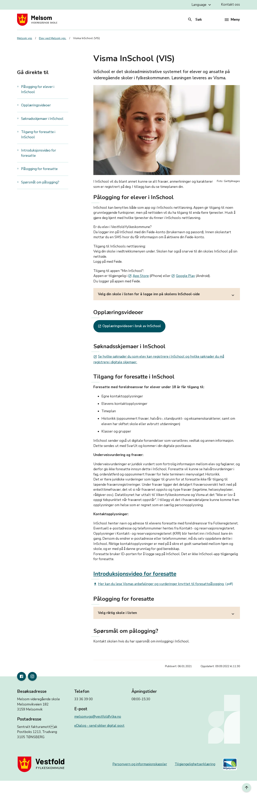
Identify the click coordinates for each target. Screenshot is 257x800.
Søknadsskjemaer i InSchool (42, 118)
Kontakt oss (230, 4)
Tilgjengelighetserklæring (195, 764)
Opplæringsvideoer (36, 105)
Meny (235, 19)
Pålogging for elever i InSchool (37, 89)
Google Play (183, 276)
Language (202, 4)
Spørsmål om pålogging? (40, 182)
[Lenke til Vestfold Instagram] (32, 676)
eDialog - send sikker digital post (99, 725)
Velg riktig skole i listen (166, 613)
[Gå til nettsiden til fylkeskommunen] (42, 764)
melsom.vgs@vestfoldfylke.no (97, 716)
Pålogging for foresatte (39, 169)
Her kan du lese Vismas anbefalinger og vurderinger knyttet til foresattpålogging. (158, 584)
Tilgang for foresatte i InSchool (38, 134)
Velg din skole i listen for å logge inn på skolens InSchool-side (166, 295)
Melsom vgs (24, 38)
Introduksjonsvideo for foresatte (38, 153)
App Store (138, 276)
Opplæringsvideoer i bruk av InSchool (129, 326)
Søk (195, 19)
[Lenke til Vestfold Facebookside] (21, 676)
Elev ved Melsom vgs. (52, 38)
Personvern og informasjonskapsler (139, 764)
